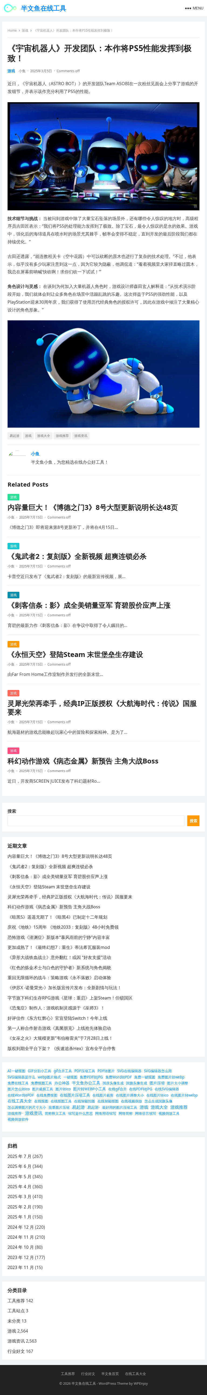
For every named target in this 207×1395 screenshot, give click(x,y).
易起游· (93, 1107)
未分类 (14, 1321)
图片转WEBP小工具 (89, 1088)
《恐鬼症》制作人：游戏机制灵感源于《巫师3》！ (56, 1008)
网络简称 (126, 1113)
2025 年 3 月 (20, 1197)
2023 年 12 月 (21, 1257)
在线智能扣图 (84, 1101)
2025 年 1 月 (20, 1217)
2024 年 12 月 (21, 1227)
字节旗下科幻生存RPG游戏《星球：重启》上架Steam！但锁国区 (70, 998)
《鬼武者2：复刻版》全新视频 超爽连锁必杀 (77, 556)
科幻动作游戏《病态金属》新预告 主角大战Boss (83, 761)
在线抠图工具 (61, 1101)
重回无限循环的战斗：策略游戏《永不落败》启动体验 (59, 978)
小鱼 (22, 70)
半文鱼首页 (110, 1373)
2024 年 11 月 (21, 1237)
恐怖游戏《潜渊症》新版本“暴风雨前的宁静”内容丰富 (59, 937)
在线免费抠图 (46, 1095)
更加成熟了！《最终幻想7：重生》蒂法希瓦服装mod (59, 947)
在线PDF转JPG (140, 1089)
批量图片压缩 (59, 1107)
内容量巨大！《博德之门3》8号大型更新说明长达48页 (93, 507)
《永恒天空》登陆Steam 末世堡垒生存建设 (75, 654)
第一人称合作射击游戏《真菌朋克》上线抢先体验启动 (59, 1028)
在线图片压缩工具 (75, 1095)
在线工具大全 (20, 1101)
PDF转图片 (106, 1070)
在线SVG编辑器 (167, 1089)
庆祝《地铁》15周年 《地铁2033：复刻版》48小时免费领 (63, 927)
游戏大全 (43, 435)
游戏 (25, 30)
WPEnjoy (141, 1383)
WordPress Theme (113, 1383)
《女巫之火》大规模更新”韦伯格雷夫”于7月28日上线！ (60, 1038)
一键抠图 (70, 1077)
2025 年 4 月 (20, 1187)
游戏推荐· (15, 1113)
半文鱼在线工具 (43, 8)
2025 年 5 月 (20, 1177)
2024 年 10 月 (21, 1247)
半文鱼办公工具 (86, 1082)
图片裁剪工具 (42, 1089)
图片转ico (63, 1089)
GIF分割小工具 (39, 1070)
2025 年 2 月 (20, 1207)
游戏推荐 (62, 435)
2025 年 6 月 (20, 1166)
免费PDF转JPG (91, 1077)
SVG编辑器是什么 (21, 1077)
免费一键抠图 (144, 1077)
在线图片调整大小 (130, 1095)
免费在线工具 (18, 1083)
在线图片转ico (157, 1095)
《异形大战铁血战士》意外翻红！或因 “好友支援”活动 (59, 957)
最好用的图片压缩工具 (119, 1107)
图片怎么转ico (19, 1089)
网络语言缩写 (145, 1113)
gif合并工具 (63, 1070)
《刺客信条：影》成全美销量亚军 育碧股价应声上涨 (89, 605)
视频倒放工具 (169, 1113)
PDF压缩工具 (84, 1070)
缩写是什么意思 (80, 1113)
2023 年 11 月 (21, 1267)
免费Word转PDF (118, 1077)
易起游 (14, 435)
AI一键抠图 (16, 1070)
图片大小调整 (177, 1083)
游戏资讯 (80, 435)
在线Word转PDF (21, 1095)
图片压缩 (157, 1082)
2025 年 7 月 (20, 1156)
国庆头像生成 (113, 1083)
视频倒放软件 (18, 1119)
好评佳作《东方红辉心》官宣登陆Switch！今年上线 (57, 1018)
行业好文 (16, 1351)
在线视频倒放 (131, 1101)
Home (12, 30)
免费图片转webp (171, 1077)
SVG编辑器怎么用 (158, 1070)
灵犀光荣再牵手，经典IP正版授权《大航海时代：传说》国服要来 (102, 708)
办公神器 (62, 1082)
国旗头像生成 (136, 1083)
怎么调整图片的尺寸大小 (27, 1107)
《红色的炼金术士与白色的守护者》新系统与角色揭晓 (59, 968)
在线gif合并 (117, 1089)
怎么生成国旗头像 (158, 1101)
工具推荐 (16, 1301)
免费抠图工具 (41, 1083)
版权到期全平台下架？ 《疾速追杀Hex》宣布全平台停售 (62, 1048)
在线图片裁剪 (102, 1095)
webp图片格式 (49, 1077)
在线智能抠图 (108, 1101)
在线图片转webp (184, 1095)
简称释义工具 (55, 1113)
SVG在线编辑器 (129, 1070)
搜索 (12, 811)
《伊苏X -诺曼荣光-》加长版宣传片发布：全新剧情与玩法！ (65, 988)
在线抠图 (41, 1101)
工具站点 (16, 1311)
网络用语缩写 (105, 1113)
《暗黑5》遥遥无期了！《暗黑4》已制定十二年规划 (57, 917)
